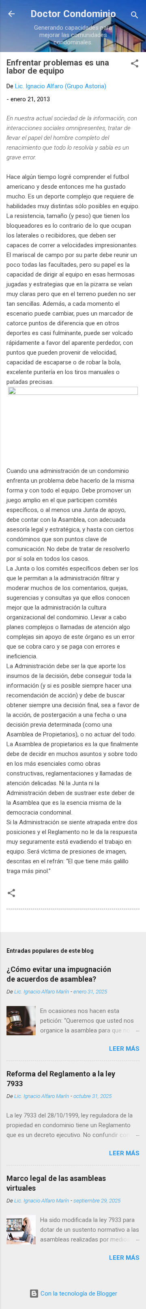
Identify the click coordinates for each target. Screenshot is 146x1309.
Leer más (124, 1048)
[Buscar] (135, 16)
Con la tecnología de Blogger (78, 1293)
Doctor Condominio (73, 14)
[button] (135, 65)
